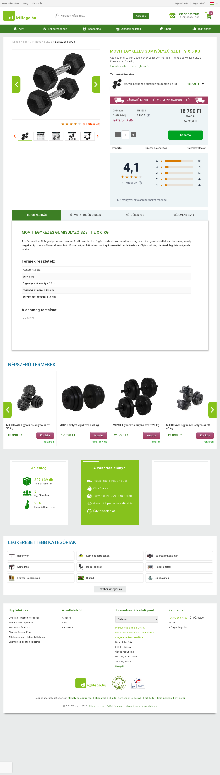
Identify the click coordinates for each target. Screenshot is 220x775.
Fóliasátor (99, 698)
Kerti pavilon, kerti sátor (171, 698)
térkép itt (119, 666)
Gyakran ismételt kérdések (24, 617)
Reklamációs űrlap (19, 627)
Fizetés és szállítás (156, 148)
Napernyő (136, 698)
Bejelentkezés (181, 3)
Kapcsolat (37, 3)
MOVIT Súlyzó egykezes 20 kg (79, 425)
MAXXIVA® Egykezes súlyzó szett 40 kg (188, 426)
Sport (26, 41)
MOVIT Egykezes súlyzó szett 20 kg (136, 425)
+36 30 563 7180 (178, 617)
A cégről (67, 617)
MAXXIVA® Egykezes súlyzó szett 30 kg (28, 426)
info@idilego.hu (178, 627)
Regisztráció (199, 3)
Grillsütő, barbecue (118, 698)
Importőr (117, 148)
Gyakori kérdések (10, 3)
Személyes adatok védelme (24, 642)
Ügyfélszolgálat (197, 148)
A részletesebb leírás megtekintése (130, 66)
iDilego (16, 41)
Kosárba (185, 135)
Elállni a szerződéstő (21, 622)
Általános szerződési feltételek (27, 637)
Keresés (141, 15)
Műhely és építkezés (80, 698)
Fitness (36, 41)
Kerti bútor (149, 698)
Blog (25, 3)
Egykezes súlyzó (65, 41)
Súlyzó (48, 41)
